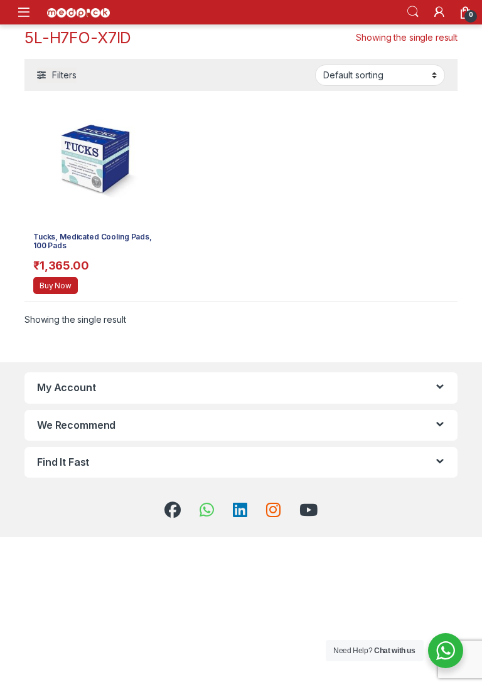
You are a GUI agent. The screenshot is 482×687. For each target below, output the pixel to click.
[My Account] (439, 11)
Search (413, 12)
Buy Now (56, 285)
